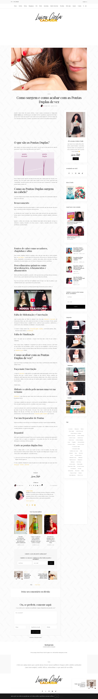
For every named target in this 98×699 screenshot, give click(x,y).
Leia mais (75, 158)
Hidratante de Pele (73, 457)
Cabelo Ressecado (79, 431)
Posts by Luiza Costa (30, 500)
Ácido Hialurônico (72, 475)
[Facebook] (29, 485)
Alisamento (77, 428)
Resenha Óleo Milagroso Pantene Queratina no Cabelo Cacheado (51, 539)
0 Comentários (54, 485)
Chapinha (74, 442)
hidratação (46, 319)
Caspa (69, 442)
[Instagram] (14, 2)
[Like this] (41, 485)
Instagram (16, 464)
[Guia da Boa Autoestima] (70, 192)
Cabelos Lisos (71, 439)
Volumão (80, 472)
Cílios (81, 450)
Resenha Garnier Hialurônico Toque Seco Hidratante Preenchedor (78, 249)
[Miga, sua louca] (80, 192)
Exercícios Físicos (78, 455)
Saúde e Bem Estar (54, 6)
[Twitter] (12, 2)
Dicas (76, 453)
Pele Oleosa (79, 461)
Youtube (22, 464)
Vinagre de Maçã (73, 472)
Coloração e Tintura (71, 444)
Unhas (82, 470)
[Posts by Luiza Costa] (41, 106)
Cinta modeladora (81, 442)
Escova (71, 455)
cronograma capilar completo (36, 328)
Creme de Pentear (80, 444)
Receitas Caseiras (80, 466)
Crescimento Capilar (76, 446)
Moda (40, 6)
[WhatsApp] (35, 485)
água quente (21, 257)
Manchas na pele (73, 459)
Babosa (82, 428)
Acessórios (70, 428)
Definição (71, 453)
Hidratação (16, 396)
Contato (79, 6)
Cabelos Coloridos (80, 435)
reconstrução (30, 330)
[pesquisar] (83, 6)
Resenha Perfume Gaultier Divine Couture (78, 259)
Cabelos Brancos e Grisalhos (76, 433)
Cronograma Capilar (76, 448)
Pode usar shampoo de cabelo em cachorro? (80, 685)
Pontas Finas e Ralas (71, 466)
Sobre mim (68, 6)
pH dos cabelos (72, 464)
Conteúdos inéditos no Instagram (49, 646)
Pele (36, 6)
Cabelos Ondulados (79, 439)
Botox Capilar (71, 431)
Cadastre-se (85, 1)
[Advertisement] (49, 35)
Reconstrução (73, 468)
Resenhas (62, 6)
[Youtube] (79, 173)
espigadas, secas (19, 350)
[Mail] (15, 2)
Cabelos (20, 6)
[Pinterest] (33, 485)
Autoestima (46, 6)
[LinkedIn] (37, 485)
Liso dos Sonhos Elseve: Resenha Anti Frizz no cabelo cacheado (79, 279)
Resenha (79, 468)
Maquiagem (31, 6)
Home (15, 6)
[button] (17, 528)
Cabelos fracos (80, 437)
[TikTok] (82, 173)
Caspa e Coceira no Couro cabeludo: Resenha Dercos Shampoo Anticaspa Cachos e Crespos (20, 539)
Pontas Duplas (37, 584)
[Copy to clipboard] (39, 485)
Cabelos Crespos (72, 437)
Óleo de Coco (80, 475)
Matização (73, 461)
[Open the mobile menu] (85, 6)
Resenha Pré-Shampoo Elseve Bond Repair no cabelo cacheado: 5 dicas (35, 539)
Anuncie (74, 6)
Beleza (25, 6)
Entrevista (81, 453)
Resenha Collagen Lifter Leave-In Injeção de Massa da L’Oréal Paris (78, 267)
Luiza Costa (47, 105)
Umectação (77, 470)
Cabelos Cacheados (71, 435)
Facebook (27, 464)
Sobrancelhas (70, 470)
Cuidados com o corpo (74, 450)
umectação (52, 319)
